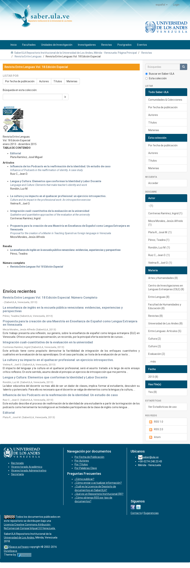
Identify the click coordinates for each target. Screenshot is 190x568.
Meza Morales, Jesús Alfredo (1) (165, 222)
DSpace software (18, 546)
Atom (157, 437)
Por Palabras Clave (86, 468)
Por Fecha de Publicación (89, 456)
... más (152, 361)
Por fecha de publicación (20, 81)
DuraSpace (10, 550)
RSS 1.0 (158, 421)
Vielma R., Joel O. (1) (160, 262)
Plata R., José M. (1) (160, 232)
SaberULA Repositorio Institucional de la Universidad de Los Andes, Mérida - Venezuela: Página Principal (75, 52)
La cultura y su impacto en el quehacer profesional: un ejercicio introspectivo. (58, 196)
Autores (44, 81)
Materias (72, 81)
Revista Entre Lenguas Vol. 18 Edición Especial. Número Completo (50, 297)
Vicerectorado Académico (26, 466)
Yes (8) (152, 391)
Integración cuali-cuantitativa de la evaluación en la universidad (49, 210)
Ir (65, 96)
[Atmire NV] (24, 554)
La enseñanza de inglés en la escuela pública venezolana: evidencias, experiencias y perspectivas (63, 309)
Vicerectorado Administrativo (28, 470)
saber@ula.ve (150, 456)
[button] (161, 4)
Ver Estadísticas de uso (162, 406)
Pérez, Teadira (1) (158, 239)
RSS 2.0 (158, 429)
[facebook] (133, 506)
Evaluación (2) (156, 353)
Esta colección (158, 78)
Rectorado (17, 463)
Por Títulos (81, 464)
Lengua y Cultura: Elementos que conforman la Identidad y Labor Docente (55, 377)
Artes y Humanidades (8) (163, 277)
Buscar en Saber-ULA (161, 73)
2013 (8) (153, 376)
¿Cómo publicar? (84, 479)
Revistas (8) (155, 315)
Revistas (146, 52)
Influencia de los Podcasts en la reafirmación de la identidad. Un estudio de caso (60, 166)
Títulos (57, 81)
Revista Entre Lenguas (28, 56)
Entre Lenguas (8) (158, 296)
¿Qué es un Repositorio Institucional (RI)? (99, 493)
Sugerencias (151, 513)
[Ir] (183, 67)
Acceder (153, 183)
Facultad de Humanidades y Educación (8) (164, 306)
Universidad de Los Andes (19, 537)
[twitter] (138, 506)
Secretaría (17, 474)
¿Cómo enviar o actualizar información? (98, 482)
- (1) (150, 205)
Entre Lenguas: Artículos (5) (164, 331)
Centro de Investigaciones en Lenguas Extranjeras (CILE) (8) (166, 287)
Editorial (15, 153)
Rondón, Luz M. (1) (159, 247)
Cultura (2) (154, 338)
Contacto (136, 513)
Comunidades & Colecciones (165, 99)
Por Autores (82, 460)
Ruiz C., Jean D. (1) (159, 255)
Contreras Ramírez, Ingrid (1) (165, 213)
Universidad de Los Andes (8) (165, 323)
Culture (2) (154, 346)
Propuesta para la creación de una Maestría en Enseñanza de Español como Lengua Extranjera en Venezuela (70, 323)
